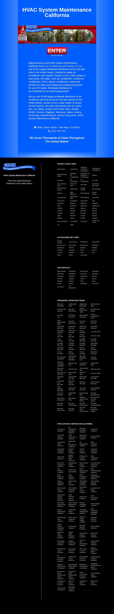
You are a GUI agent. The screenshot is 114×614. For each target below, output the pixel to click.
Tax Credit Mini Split (83, 389)
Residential (73, 201)
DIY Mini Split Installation (61, 358)
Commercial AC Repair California (95, 489)
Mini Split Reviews (60, 404)
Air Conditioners (74, 180)
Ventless (59, 210)
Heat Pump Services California (60, 437)
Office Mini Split (95, 369)
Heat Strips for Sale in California (71, 589)
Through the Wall (73, 197)
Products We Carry (66, 164)
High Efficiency (73, 193)
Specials (94, 276)
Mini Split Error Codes (61, 409)
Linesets (59, 252)
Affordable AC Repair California (72, 464)
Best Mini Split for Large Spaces (95, 399)
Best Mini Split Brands (95, 310)
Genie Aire (84, 221)
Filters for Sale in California (71, 582)
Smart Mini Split (95, 373)
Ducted (83, 218)
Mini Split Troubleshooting (96, 404)
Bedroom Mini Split (72, 364)
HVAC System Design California (61, 489)
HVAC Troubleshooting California (96, 470)
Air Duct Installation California (83, 504)
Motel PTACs (61, 169)
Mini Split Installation (60, 305)
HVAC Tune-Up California (72, 471)
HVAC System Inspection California (72, 519)
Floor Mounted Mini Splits (61, 322)
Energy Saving (94, 193)
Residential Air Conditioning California (72, 444)
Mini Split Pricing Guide (72, 404)
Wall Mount (84, 201)
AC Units (95, 180)
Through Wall (61, 197)
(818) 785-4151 (58, 131)
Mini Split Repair (82, 322)
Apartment (60, 203)
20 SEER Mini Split (60, 344)
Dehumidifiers (96, 189)
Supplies (83, 248)
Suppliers (72, 276)
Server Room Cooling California (84, 535)
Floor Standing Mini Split (60, 388)
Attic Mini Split (72, 369)
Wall (93, 201)
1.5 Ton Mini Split (60, 336)
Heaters (94, 175)
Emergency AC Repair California (83, 437)
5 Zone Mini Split (60, 353)
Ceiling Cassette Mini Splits (95, 316)
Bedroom (73, 215)
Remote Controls (59, 242)
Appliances (60, 248)
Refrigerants (84, 242)
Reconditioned (85, 193)
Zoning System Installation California (60, 527)
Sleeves (94, 250)
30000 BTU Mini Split (94, 327)
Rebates (59, 281)
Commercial (61, 201)
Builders (83, 208)
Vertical (72, 213)
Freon (59, 255)
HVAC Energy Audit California (61, 519)
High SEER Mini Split (94, 344)
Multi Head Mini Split (94, 353)
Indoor (59, 215)
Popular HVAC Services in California (75, 424)
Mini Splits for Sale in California (61, 550)
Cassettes (72, 250)
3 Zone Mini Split (82, 348)
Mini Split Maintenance (72, 322)
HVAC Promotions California (83, 476)
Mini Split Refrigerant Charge (94, 409)
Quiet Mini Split (60, 377)
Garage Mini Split (94, 364)
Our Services (63, 268)
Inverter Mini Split (72, 373)
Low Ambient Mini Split (95, 377)
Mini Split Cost (60, 316)
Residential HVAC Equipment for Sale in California (72, 575)
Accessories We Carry (68, 237)
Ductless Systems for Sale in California (94, 550)
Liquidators (95, 271)
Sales (93, 281)
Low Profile (95, 197)
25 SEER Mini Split (82, 344)
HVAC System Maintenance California (72, 504)
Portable (83, 213)
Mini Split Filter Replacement (84, 409)
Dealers (82, 278)
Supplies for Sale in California (83, 582)
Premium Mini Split (84, 394)
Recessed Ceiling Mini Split (71, 382)
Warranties (60, 274)
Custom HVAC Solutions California (95, 542)
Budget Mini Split (72, 394)
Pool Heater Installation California (61, 542)
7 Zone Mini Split (82, 353)
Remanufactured (62, 221)
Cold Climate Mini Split (72, 377)
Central (83, 215)
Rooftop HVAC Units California (72, 542)
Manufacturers (61, 271)
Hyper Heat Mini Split (83, 377)
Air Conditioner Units (61, 184)
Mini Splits (84, 185)
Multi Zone (84, 206)
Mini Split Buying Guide (84, 404)
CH (58, 225)
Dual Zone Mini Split (60, 348)
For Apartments (72, 287)
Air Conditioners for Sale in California (61, 558)
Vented (72, 218)
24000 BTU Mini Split (83, 327)
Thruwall (60, 213)
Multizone (84, 203)
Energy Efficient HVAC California (71, 457)
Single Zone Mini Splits (83, 305)
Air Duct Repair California (95, 504)
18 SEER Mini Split (93, 340)
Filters (82, 250)
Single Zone (96, 206)
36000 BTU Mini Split (60, 331)
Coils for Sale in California (61, 589)
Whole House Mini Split (61, 373)
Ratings (94, 278)
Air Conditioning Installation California (72, 430)
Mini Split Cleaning (71, 409)
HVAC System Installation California (72, 489)
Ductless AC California (94, 430)
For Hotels (60, 287)
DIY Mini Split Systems (61, 310)
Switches (60, 250)
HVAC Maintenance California (72, 437)
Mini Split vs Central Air (72, 316)
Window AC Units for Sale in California (84, 566)
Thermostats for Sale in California (95, 575)
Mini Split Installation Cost (83, 358)
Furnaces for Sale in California (72, 558)
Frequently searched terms (71, 300)
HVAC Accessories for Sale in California (83, 575)
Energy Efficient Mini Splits (83, 310)
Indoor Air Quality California (71, 451)
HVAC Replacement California (84, 470)
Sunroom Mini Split (84, 369)
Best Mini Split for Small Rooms (84, 399)
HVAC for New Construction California (83, 542)
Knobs (71, 255)
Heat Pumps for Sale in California (72, 550)
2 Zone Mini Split (71, 348)
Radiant (94, 215)
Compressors (61, 245)
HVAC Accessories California (94, 497)
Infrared (94, 208)
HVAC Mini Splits (73, 184)
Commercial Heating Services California (61, 497)
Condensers (84, 245)
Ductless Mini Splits (72, 305)
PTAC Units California (60, 458)
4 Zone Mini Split (93, 348)
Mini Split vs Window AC (61, 399)
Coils (93, 252)
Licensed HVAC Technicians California (95, 464)
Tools (82, 252)
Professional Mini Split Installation (72, 358)
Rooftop (59, 218)
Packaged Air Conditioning (74, 175)
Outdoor (94, 213)
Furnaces (60, 180)
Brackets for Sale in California (94, 582)
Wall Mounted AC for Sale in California (72, 566)
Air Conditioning (84, 180)
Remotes (71, 252)
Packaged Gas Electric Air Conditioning (85, 175)
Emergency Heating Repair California (95, 476)
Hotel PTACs (74, 169)
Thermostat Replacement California (84, 511)
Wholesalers (84, 271)
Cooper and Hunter (95, 221)
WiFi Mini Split (82, 373)
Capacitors (95, 245)
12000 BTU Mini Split (60, 327)
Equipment (72, 274)
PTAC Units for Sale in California (83, 550)
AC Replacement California (84, 444)
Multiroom (95, 203)
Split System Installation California (83, 482)
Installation (83, 283)
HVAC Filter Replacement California (61, 504)
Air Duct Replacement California (61, 511)
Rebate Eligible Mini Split (95, 389)
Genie (72, 225)
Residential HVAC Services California (83, 489)
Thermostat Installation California (60, 451)
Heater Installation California (60, 482)
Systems (59, 193)
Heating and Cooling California (83, 457)
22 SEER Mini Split (71, 344)
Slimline (94, 210)
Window (72, 210)
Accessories (72, 245)
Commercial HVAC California (61, 444)
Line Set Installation (94, 358)
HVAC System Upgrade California (95, 482)
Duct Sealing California (72, 527)
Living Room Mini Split (83, 364)
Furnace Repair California (95, 437)
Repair (59, 283)
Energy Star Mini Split (72, 389)
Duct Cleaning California (60, 470)
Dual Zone (73, 206)
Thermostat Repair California (71, 511)
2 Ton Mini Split (71, 336)
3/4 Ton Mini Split (82, 331)
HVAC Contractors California (94, 457)
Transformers (73, 242)
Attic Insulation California (95, 527)
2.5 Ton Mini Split (82, 336)
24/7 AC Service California (83, 451)
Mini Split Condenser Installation (60, 364)
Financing (60, 276)
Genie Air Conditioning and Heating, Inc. (59, 66)
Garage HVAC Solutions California (71, 535)
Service (71, 283)
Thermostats (95, 242)
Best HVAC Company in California (61, 464)
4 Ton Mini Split (60, 340)
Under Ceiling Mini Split (95, 383)
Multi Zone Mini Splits (95, 305)
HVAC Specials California (71, 476)
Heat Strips (83, 255)
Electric (72, 208)
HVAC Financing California (60, 476)
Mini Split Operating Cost (95, 394)
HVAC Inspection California (94, 444)
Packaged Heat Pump (62, 175)
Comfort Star (74, 221)
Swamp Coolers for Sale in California (95, 558)
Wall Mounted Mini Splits (84, 316)
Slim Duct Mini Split (82, 383)
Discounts (95, 274)
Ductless (60, 208)
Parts (81, 281)
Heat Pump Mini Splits (95, 184)
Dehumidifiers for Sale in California (84, 558)
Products (60, 278)
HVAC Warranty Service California (71, 497)
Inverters (71, 248)
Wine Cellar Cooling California (94, 535)
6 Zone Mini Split (71, 353)
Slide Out (83, 210)
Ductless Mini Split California (72, 482)
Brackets (94, 248)
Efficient (72, 203)
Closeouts (83, 274)
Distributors (72, 271)
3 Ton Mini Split (95, 336)
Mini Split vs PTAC (72, 399)
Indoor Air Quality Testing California (83, 519)
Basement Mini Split (60, 369)
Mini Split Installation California (83, 430)
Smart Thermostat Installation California (94, 511)
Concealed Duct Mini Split (60, 382)
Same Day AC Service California (84, 464)
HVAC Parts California (83, 497)
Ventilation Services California (94, 519)
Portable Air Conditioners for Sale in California (95, 566)
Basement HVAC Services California (60, 535)
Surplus (71, 281)
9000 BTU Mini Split (94, 322)
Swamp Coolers (83, 189)
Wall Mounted (85, 197)
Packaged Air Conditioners (96, 169)
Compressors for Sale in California (61, 582)
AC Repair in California (61, 430)
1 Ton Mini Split (95, 331)
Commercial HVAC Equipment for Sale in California (61, 575)
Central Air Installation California (94, 451)
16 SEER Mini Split (82, 340)
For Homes (95, 283)
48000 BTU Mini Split (71, 331)
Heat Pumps (74, 189)
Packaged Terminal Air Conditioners (84, 169)
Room (59, 206)
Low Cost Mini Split (60, 394)
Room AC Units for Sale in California (61, 566)
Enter (57, 51)
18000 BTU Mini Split (71, 327)
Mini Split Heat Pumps (61, 189)
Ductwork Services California (83, 527)
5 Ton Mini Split (71, 340)
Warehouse (83, 276)
